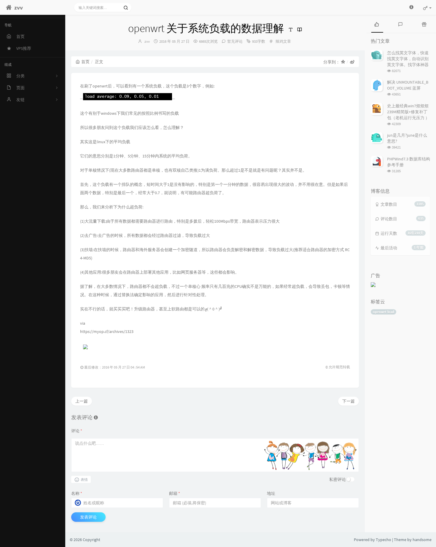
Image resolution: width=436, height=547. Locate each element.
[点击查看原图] (127, 96)
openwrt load (383, 312)
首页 (85, 61)
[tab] (377, 24)
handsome (422, 539)
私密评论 (337, 479)
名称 (76, 493)
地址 (271, 493)
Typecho (383, 539)
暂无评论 (235, 41)
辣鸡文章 (283, 41)
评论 (76, 430)
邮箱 (174, 493)
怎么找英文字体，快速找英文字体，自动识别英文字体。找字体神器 (408, 58)
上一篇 (81, 401)
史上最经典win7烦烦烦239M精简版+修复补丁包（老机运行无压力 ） (408, 111)
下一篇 (348, 401)
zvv (147, 41)
